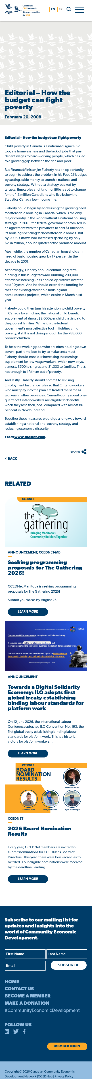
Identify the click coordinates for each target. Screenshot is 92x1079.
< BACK (11, 459)
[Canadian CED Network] (22, 11)
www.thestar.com (29, 437)
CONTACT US (19, 989)
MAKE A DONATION (27, 1003)
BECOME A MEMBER (27, 996)
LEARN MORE (28, 611)
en (53, 9)
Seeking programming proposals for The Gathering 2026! (45, 568)
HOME (12, 982)
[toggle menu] (79, 9)
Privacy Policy (64, 1076)
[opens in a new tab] (46, 646)
